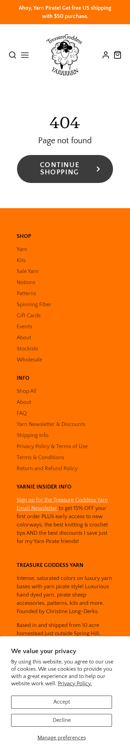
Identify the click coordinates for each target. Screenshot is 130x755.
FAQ (22, 413)
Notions (26, 282)
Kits (21, 260)
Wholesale (29, 360)
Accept (61, 702)
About (24, 338)
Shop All (26, 391)
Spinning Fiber (34, 304)
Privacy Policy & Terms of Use (52, 446)
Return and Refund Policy (47, 468)
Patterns (26, 293)
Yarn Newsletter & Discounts (51, 424)
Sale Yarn (27, 271)
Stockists (27, 349)
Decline (62, 720)
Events (24, 326)
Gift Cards (29, 315)
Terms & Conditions (40, 457)
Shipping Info (33, 435)
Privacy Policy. (75, 683)
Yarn (22, 249)
